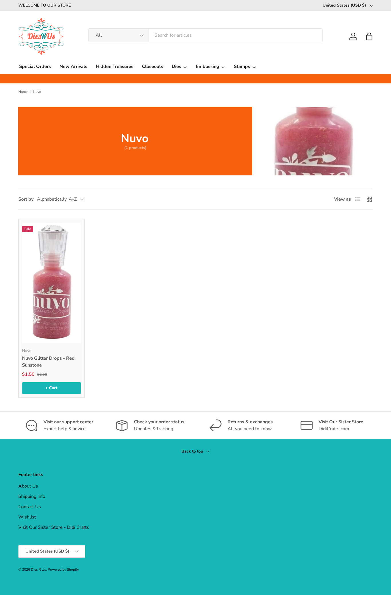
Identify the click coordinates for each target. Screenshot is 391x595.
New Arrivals (73, 66)
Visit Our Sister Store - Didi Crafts (53, 527)
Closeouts (152, 66)
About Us (28, 486)
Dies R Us (38, 569)
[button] (369, 36)
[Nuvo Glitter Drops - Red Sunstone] (51, 283)
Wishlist (27, 517)
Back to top (192, 451)
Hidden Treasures (114, 66)
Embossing (207, 66)
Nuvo (37, 91)
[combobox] (205, 35)
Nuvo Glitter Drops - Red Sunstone (48, 361)
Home (22, 91)
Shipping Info (31, 496)
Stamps (242, 66)
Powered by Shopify (63, 569)
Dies (176, 66)
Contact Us (29, 507)
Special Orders (35, 66)
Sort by (25, 199)
